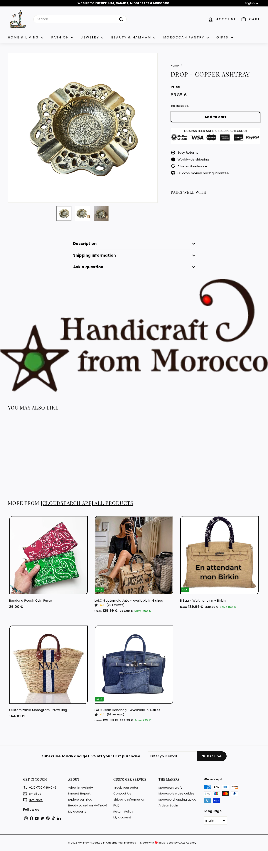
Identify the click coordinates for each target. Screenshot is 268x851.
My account (77, 811)
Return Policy (123, 811)
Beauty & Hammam (131, 37)
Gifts (223, 37)
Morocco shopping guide (177, 799)
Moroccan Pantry (184, 37)
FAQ (116, 805)
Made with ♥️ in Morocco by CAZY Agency (168, 843)
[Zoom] (82, 127)
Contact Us (122, 793)
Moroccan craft (170, 787)
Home (175, 65)
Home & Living (24, 37)
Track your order (125, 787)
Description (85, 243)
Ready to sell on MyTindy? (88, 805)
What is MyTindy (80, 787)
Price (175, 87)
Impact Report (79, 793)
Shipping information (94, 255)
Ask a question (88, 267)
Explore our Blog (80, 799)
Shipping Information (129, 799)
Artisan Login (168, 805)
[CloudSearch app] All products (87, 503)
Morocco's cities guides (176, 793)
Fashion (60, 37)
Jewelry (90, 37)
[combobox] (80, 19)
